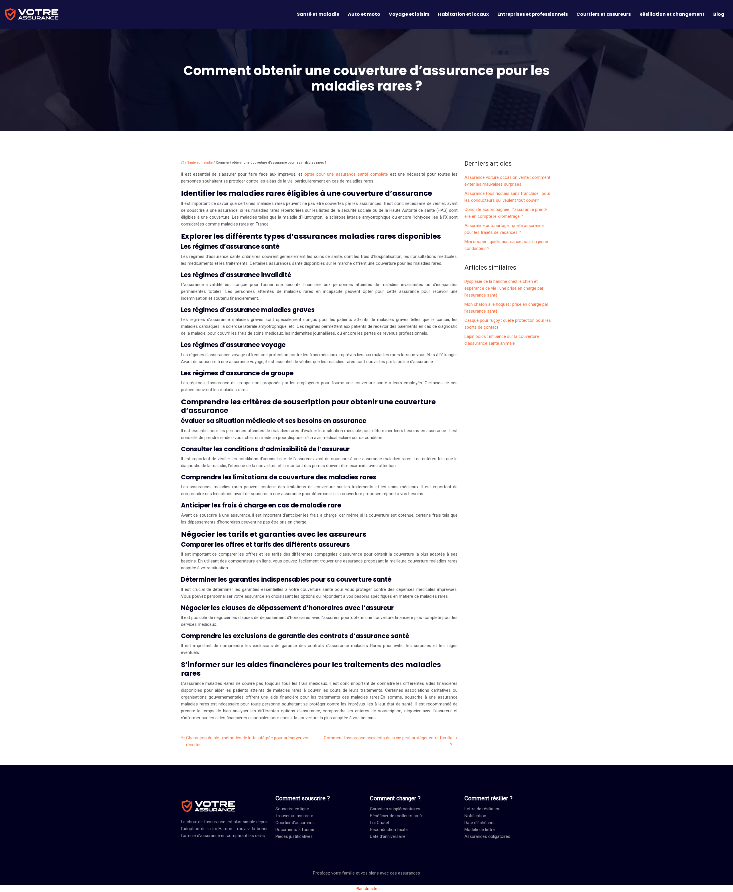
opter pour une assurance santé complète (346, 174)
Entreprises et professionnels (532, 14)
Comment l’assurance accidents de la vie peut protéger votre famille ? (388, 741)
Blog (718, 14)
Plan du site (366, 888)
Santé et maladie (318, 14)
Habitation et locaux (463, 14)
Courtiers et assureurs (603, 14)
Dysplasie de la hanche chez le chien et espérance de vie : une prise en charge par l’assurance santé (503, 288)
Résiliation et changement (672, 14)
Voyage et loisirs (409, 14)
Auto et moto (364, 14)
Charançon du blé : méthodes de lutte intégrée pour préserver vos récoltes (248, 741)
